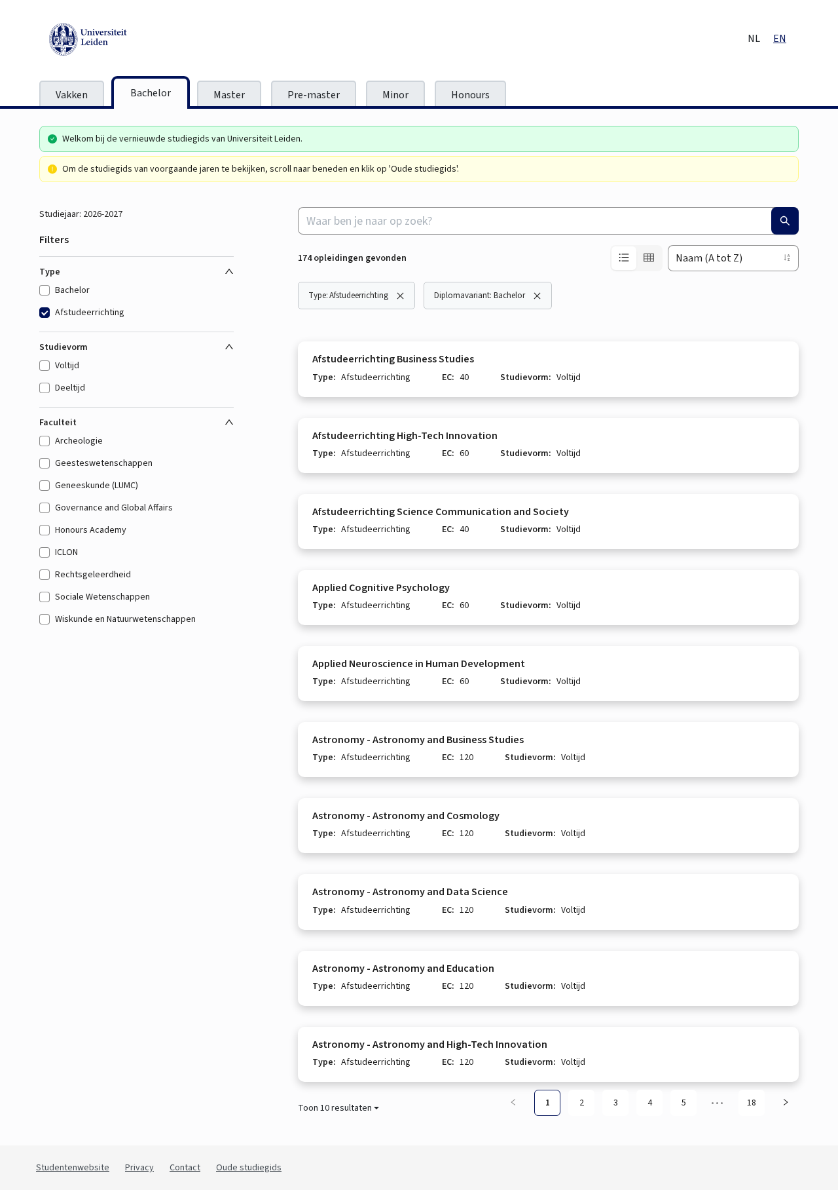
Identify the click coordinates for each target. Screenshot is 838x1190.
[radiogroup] (636, 258)
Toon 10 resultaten (335, 1108)
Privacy (139, 1167)
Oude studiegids (249, 1167)
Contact (185, 1167)
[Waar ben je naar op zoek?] (785, 221)
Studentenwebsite (72, 1167)
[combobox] (548, 221)
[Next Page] (786, 1103)
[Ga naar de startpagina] (147, 39)
